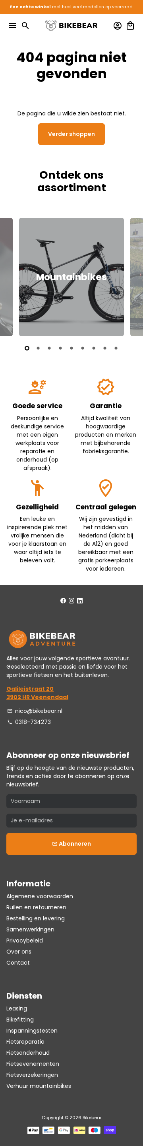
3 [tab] (49, 348)
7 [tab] (94, 348)
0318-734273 (29, 722)
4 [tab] (60, 348)
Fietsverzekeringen (32, 1075)
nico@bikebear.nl (34, 711)
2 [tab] (38, 348)
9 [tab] (116, 348)
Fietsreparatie (25, 1042)
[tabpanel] (71, 277)
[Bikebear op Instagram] (71, 601)
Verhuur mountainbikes (38, 1086)
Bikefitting (20, 1019)
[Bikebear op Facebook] (63, 601)
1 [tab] (27, 348)
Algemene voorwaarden (39, 896)
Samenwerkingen (30, 929)
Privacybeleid (24, 940)
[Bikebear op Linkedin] (80, 601)
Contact (18, 963)
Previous (13, 276)
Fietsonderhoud (28, 1053)
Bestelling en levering (35, 918)
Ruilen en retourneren (36, 907)
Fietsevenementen (32, 1064)
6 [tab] (82, 348)
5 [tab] (71, 348)
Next (130, 276)
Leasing (16, 1008)
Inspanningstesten (32, 1031)
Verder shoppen (71, 134)
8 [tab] (105, 348)
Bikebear (92, 1117)
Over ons (18, 952)
